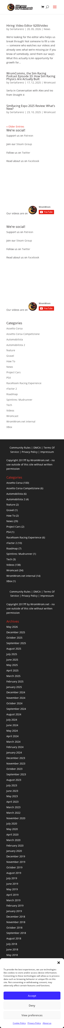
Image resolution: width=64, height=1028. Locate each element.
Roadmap (12, 394)
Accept (32, 995)
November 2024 (15, 697)
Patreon (28, 135)
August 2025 (13, 648)
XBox (9, 427)
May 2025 (12, 665)
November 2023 (15, 763)
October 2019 (14, 867)
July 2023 (11, 785)
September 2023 (16, 774)
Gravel (10, 355)
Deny (32, 1005)
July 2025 (11, 654)
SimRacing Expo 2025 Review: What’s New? (30, 107)
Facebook (33, 161)
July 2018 (11, 944)
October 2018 (14, 927)
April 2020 (12, 834)
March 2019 (13, 900)
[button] (58, 962)
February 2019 (14, 905)
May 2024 (12, 730)
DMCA (37, 447)
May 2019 (12, 889)
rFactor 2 (11, 388)
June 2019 (12, 883)
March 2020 (13, 840)
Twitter (26, 152)
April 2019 (12, 894)
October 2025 (14, 637)
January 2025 (14, 687)
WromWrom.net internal (20, 421)
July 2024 (11, 719)
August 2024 (13, 714)
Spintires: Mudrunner (19, 399)
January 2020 (14, 851)
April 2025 (12, 670)
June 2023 (12, 791)
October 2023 (14, 769)
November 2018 (15, 922)
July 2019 (11, 878)
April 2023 (12, 801)
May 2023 (12, 796)
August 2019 (13, 873)
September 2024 (16, 708)
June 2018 (12, 949)
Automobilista (14, 339)
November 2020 (15, 818)
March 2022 (13, 812)
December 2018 (15, 916)
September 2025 (16, 643)
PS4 (8, 377)
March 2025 (13, 676)
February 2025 (14, 681)
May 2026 (12, 626)
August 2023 (13, 780)
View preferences (32, 1015)
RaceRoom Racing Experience (23, 383)
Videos (10, 410)
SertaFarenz (17, 29)
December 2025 (15, 632)
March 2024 (13, 741)
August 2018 (13, 938)
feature (10, 350)
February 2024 (14, 747)
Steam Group (24, 144)
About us (47, 1023)
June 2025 (12, 659)
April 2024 (12, 736)
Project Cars (13, 372)
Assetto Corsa (14, 328)
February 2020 (14, 845)
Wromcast (50, 82)
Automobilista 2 (15, 345)
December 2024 (15, 692)
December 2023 (15, 758)
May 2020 (12, 829)
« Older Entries (15, 126)
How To (10, 361)
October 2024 (14, 703)
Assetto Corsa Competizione (23, 334)
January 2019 (14, 911)
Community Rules (20, 447)
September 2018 (16, 933)
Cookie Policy (19, 1023)
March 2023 (13, 807)
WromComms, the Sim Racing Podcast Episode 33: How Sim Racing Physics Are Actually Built (30, 76)
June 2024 (12, 725)
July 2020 (11, 823)
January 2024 (14, 752)
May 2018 (12, 955)
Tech (9, 405)
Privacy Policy (34, 1023)
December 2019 (15, 856)
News (47, 29)
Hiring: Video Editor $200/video (27, 26)
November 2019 (15, 862)
